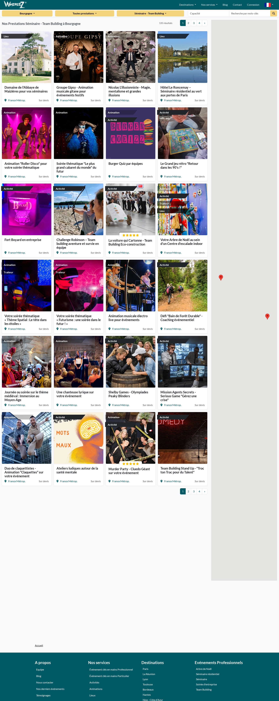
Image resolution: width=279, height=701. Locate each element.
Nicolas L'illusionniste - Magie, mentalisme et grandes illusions (129, 91)
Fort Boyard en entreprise (23, 240)
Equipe (40, 669)
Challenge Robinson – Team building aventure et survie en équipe (78, 243)
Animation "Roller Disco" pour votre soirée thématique (26, 165)
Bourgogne (26, 13)
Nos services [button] (208, 4)
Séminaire (201, 679)
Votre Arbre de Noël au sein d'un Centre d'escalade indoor (181, 242)
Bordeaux (148, 689)
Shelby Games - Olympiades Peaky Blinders (128, 394)
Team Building (204, 689)
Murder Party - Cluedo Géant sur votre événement (129, 471)
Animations (95, 688)
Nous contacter (44, 682)
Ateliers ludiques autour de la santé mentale (77, 470)
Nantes (147, 694)
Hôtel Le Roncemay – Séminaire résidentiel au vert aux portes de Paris (181, 91)
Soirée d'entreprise (206, 684)
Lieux (92, 695)
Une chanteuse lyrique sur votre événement (75, 394)
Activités (94, 682)
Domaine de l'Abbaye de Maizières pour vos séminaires (26, 89)
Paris (145, 668)
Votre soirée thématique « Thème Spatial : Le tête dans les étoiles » (26, 320)
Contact (237, 4)
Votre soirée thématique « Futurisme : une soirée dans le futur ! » (79, 320)
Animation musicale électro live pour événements (128, 318)
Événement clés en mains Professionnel (111, 669)
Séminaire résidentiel (207, 673)
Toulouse (148, 684)
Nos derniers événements (50, 688)
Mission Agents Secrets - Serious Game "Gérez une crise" (178, 396)
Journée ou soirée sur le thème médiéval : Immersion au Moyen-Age (26, 396)
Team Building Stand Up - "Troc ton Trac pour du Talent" (182, 470)
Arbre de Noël (204, 668)
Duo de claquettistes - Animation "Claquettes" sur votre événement (24, 472)
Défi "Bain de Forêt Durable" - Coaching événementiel (181, 318)
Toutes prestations (83, 13)
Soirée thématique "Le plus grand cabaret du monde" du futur (76, 167)
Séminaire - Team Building (149, 13)
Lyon (145, 679)
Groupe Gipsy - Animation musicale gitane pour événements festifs (75, 91)
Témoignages (43, 695)
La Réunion (149, 673)
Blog (225, 4)
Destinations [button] (186, 4)
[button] (268, 4)
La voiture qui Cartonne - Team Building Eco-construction (130, 242)
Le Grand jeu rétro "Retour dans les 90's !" (179, 165)
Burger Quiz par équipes (125, 163)
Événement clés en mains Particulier (109, 675)
